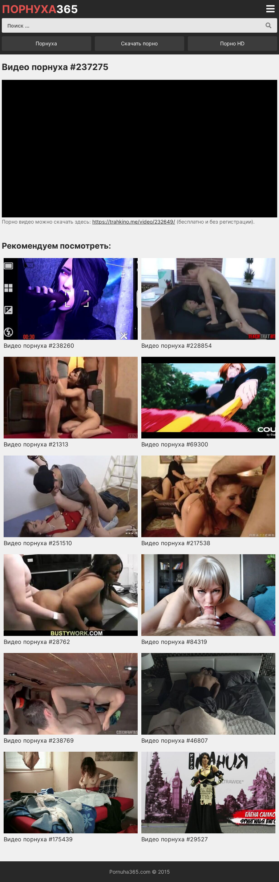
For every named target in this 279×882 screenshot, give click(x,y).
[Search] (268, 25)
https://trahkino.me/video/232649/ (133, 222)
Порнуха (46, 43)
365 (40, 9)
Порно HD (232, 43)
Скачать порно (139, 43)
